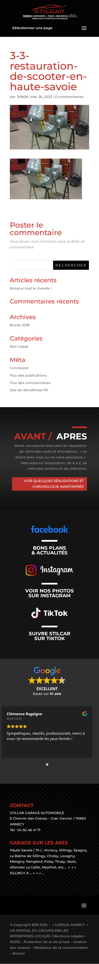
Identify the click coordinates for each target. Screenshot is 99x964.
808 (35, 925)
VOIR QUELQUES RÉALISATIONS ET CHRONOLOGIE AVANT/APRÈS (54, 484)
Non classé (19, 346)
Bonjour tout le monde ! (31, 288)
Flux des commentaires (30, 383)
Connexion (19, 368)
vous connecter (43, 241)
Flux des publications (28, 375)
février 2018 (20, 325)
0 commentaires (69, 97)
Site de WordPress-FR (29, 390)
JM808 (22, 97)
